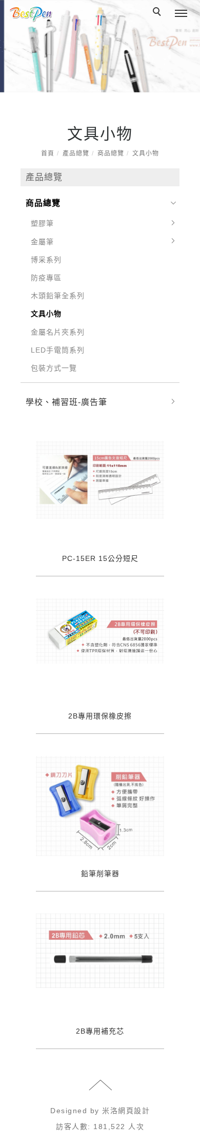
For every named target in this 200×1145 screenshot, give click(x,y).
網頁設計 (134, 1111)
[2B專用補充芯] (100, 950)
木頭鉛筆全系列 (58, 296)
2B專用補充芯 (100, 1031)
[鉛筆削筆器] (100, 806)
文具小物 (145, 153)
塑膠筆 (42, 223)
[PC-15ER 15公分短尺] (100, 479)
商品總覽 (110, 153)
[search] (158, 13)
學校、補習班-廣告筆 (66, 402)
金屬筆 (42, 242)
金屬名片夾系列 (58, 332)
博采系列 (46, 260)
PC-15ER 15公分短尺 (100, 558)
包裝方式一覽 (54, 368)
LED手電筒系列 (58, 350)
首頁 (47, 153)
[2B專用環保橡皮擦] (100, 630)
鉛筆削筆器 (100, 873)
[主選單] (181, 14)
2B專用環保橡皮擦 (100, 716)
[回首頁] (31, 14)
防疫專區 (46, 278)
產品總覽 (76, 153)
